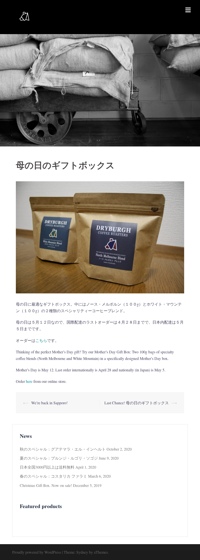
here (29, 381)
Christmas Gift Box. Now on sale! (46, 485)
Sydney (82, 552)
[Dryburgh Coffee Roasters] (24, 16)
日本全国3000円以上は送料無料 (47, 467)
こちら (41, 340)
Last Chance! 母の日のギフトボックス (136, 402)
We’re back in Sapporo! (49, 402)
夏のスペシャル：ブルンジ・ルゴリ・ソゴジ (59, 458)
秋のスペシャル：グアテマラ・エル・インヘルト (63, 449)
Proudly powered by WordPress (36, 552)
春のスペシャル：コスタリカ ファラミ (53, 476)
